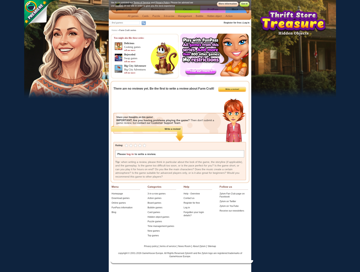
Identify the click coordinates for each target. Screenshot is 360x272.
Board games (154, 203)
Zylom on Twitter (228, 201)
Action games (154, 198)
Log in (246, 22)
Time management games (161, 226)
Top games (153, 235)
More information (228, 3)
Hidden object (214, 16)
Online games (119, 203)
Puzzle (156, 16)
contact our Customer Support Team (158, 122)
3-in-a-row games (157, 193)
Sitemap (212, 246)
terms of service (168, 246)
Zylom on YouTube (229, 206)
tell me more (129, 50)
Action (229, 16)
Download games (121, 198)
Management (185, 16)
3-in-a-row (169, 16)
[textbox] (125, 23)
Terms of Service (142, 2)
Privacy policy (151, 246)
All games (133, 16)
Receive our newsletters (232, 210)
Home (114, 30)
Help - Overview (192, 193)
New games (154, 231)
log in (130, 154)
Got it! (244, 3)
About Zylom (199, 246)
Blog (114, 212)
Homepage (117, 193)
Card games (154, 212)
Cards (145, 16)
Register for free (232, 22)
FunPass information (122, 207)
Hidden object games (158, 217)
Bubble (199, 16)
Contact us (189, 198)
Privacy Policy (162, 2)
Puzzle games (155, 221)
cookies (119, 6)
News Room (184, 246)
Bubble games (155, 207)
